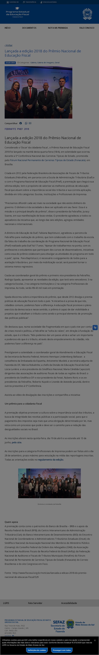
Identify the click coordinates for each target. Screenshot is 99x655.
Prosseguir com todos (62, 650)
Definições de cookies (37, 650)
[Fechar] (95, 640)
